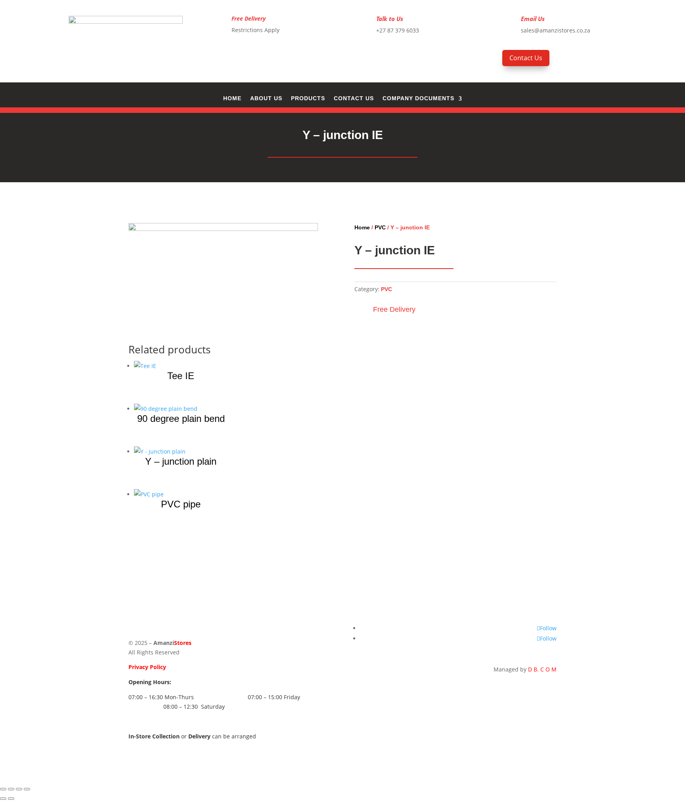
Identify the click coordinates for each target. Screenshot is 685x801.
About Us (266, 98)
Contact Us (525, 57)
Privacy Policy (147, 667)
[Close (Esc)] (27, 789)
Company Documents (418, 98)
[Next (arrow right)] (11, 798)
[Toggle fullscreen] (11, 789)
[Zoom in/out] (3, 789)
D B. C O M (542, 669)
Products (308, 98)
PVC (380, 227)
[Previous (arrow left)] (3, 798)
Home (232, 98)
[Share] (19, 789)
